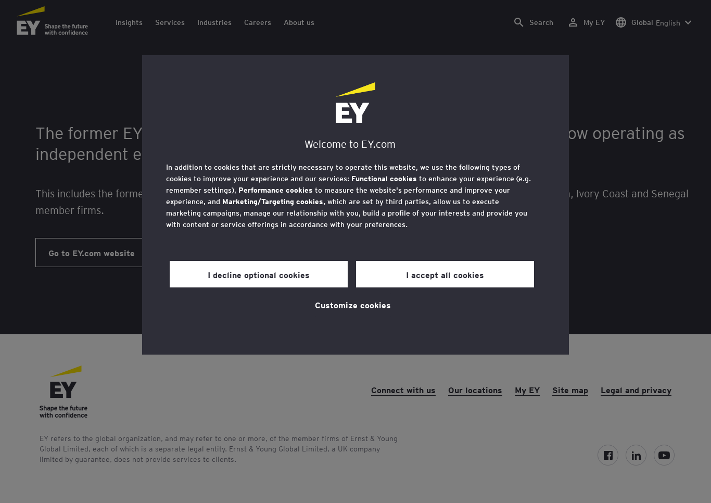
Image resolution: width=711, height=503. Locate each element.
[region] (355, 205)
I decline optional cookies (259, 274)
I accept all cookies (445, 274)
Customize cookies (353, 304)
